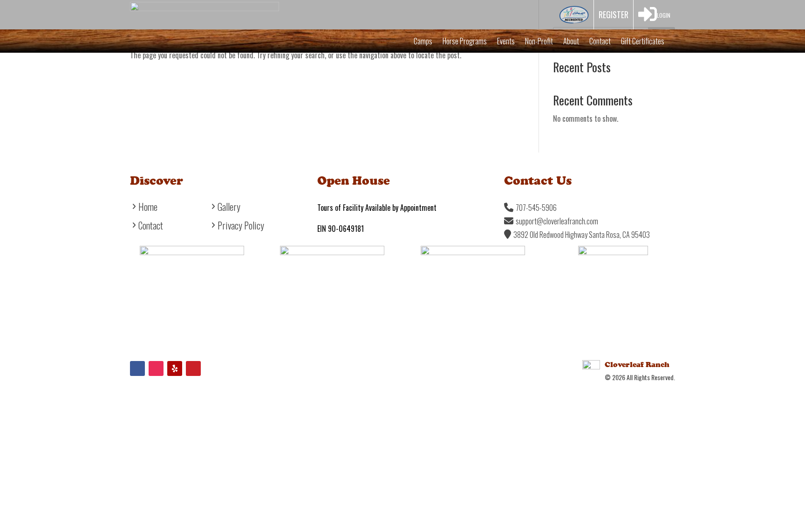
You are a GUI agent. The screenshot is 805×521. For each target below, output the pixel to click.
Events (506, 42)
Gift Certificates (642, 42)
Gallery (229, 208)
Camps (423, 42)
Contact (600, 42)
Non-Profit (539, 42)
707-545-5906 (536, 207)
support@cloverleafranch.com (557, 221)
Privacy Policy (241, 227)
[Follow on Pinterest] (193, 368)
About (571, 42)
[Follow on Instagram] (156, 368)
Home (147, 208)
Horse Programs (465, 42)
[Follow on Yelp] (174, 368)
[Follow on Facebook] (137, 368)
